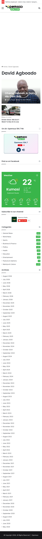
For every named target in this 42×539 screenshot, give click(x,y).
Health (5, 250)
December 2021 (8, 463)
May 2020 (6, 527)
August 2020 (7, 517)
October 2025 (7, 309)
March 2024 (7, 373)
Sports (5, 240)
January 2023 (8, 420)
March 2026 (7, 293)
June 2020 (6, 523)
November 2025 (8, 306)
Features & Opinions (10, 261)
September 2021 (8, 473)
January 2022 (7, 460)
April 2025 (6, 329)
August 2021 (7, 477)
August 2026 (7, 276)
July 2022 (6, 440)
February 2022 (8, 456)
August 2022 (7, 436)
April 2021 (6, 490)
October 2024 (8, 350)
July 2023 (6, 400)
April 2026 (6, 289)
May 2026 (6, 286)
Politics (5, 247)
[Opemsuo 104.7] (14, 8)
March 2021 (7, 493)
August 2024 (7, 356)
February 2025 (8, 336)
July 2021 (6, 480)
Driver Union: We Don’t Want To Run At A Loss (10, 121)
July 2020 (6, 520)
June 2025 (6, 323)
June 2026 (6, 283)
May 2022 (6, 446)
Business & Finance (9, 243)
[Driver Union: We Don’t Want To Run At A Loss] (11, 110)
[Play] (18, 150)
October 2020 (8, 510)
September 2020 (9, 513)
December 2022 (8, 423)
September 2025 (9, 313)
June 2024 (6, 363)
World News (7, 237)
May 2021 (6, 487)
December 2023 (8, 383)
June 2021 (6, 483)
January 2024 (8, 380)
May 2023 (6, 406)
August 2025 (7, 316)
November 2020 (8, 507)
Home (5, 66)
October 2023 (8, 390)
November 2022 (8, 426)
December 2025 (8, 303)
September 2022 (9, 433)
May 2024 (6, 366)
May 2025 (6, 326)
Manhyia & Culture (9, 264)
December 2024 (8, 343)
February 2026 (8, 296)
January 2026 (8, 299)
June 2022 (6, 443)
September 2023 (9, 393)
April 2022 (6, 450)
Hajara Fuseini (10, 100)
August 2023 (7, 396)
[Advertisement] (21, 43)
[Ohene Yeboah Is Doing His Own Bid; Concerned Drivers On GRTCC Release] (21, 91)
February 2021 (8, 497)
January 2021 (7, 500)
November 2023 (8, 386)
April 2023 (6, 410)
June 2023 (6, 403)
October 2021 (7, 470)
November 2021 (8, 467)
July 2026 (6, 279)
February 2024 (8, 376)
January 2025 (7, 340)
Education (6, 254)
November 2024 (8, 346)
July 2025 (6, 319)
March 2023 (7, 413)
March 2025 (7, 333)
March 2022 (7, 453)
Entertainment (8, 257)
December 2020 (8, 503)
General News (8, 233)
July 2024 (6, 360)
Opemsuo (35, 535)
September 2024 (9, 353)
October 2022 (7, 430)
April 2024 (6, 370)
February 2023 (8, 416)
